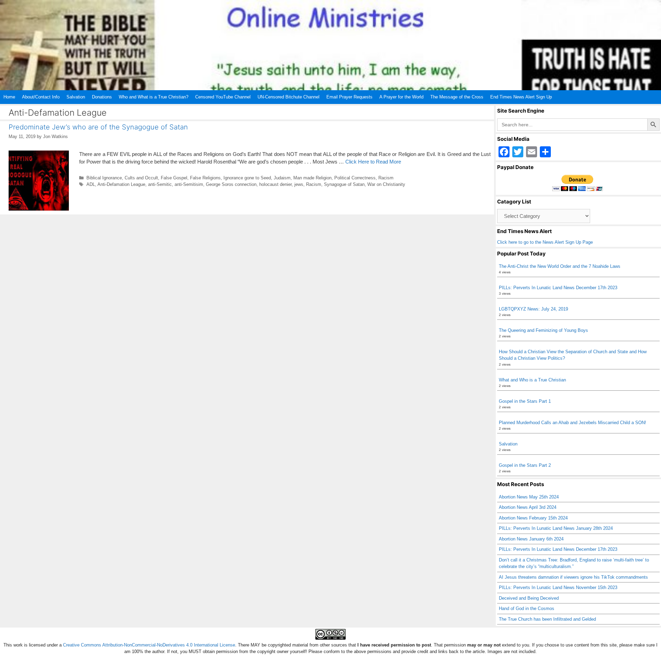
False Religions (205, 177)
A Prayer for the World (401, 96)
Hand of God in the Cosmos (526, 608)
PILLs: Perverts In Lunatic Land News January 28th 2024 (556, 528)
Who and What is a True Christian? (153, 96)
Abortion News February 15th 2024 (533, 518)
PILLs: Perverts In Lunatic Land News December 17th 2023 (558, 287)
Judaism (282, 177)
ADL (90, 184)
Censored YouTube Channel (223, 96)
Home (9, 96)
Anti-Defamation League (121, 184)
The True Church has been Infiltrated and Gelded (547, 619)
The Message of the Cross (456, 96)
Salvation (75, 96)
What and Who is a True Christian (532, 379)
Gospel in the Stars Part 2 (525, 465)
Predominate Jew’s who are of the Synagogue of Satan (98, 127)
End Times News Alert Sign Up (521, 96)
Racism (386, 177)
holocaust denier (275, 184)
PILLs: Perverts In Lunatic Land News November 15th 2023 (558, 587)
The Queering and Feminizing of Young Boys (543, 330)
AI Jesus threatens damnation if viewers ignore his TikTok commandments (573, 577)
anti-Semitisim (189, 184)
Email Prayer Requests (349, 96)
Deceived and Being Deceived (529, 598)
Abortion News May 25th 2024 (529, 497)
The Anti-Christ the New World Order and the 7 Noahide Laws (559, 266)
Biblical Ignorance (104, 177)
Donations (102, 96)
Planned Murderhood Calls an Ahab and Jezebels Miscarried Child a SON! (572, 422)
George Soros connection (231, 184)
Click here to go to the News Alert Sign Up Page (545, 242)
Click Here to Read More (373, 162)
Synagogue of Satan (344, 184)
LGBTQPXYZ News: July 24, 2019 (533, 309)
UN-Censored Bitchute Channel (288, 96)
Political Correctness (355, 177)
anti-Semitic (160, 184)
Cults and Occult (141, 177)
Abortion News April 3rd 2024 (527, 507)
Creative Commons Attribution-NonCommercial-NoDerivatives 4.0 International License (149, 645)
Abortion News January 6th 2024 (531, 539)
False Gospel (174, 177)
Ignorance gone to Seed (247, 177)
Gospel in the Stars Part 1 (525, 401)
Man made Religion (312, 177)
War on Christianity (386, 184)
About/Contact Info (41, 96)
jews (298, 184)
